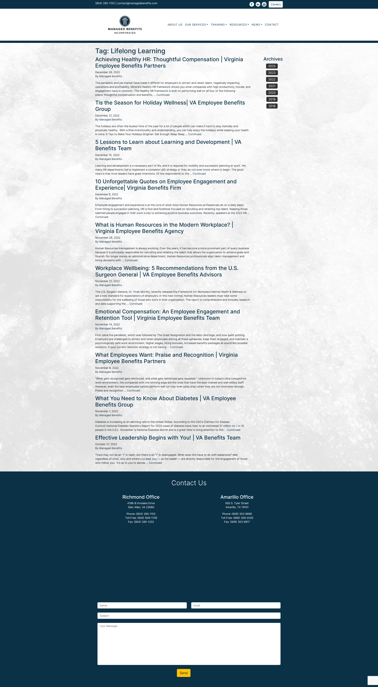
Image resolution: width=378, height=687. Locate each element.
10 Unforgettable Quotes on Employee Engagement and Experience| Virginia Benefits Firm (166, 184)
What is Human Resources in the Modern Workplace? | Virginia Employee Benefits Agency (164, 227)
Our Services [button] (195, 24)
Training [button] (218, 24)
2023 (272, 73)
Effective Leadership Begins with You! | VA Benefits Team (168, 437)
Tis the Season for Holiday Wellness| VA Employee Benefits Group (170, 105)
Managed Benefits (110, 76)
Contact (272, 24)
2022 (272, 79)
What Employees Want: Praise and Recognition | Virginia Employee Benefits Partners (166, 358)
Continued (163, 94)
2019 (272, 99)
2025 (272, 66)
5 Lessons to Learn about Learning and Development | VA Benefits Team (168, 145)
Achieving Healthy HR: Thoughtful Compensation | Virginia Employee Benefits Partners (169, 62)
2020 (272, 92)
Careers (276, 4)
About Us (175, 24)
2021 (272, 86)
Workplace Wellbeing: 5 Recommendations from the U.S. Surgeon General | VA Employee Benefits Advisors (166, 271)
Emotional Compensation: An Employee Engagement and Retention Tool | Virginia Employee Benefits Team (167, 314)
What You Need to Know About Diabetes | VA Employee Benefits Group (165, 401)
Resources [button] (238, 24)
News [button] (256, 24)
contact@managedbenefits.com (137, 3)
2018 (272, 106)
